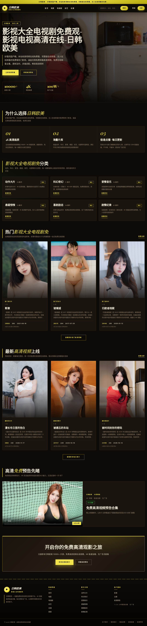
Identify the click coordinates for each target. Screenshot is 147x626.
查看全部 (141, 236)
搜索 (124, 8)
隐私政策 (122, 622)
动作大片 (84, 593)
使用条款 (131, 622)
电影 (52, 8)
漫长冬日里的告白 (15, 427)
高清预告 (117, 600)
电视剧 (59, 8)
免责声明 (140, 622)
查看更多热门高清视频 (73, 337)
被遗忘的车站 (61, 427)
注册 (141, 8)
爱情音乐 (84, 600)
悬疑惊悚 (84, 604)
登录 (134, 8)
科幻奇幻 (84, 597)
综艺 (66, 8)
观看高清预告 (28, 72)
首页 (46, 8)
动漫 (72, 8)
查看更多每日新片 (73, 457)
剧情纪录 (84, 612)
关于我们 (105, 622)
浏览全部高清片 (64, 562)
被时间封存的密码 (112, 427)
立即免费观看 (10, 72)
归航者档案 (108, 308)
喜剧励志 (84, 608)
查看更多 (8, 193)
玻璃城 (57, 308)
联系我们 (114, 622)
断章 (7, 308)
